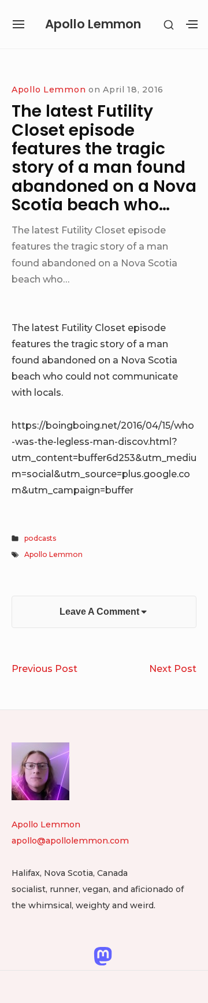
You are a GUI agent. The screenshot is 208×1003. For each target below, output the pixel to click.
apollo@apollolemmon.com (70, 840)
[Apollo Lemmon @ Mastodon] (103, 955)
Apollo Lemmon (93, 24)
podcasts (40, 538)
